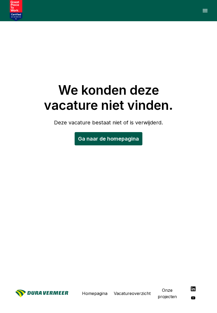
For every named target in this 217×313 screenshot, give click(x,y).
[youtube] (193, 297)
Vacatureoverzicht (132, 293)
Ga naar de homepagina (108, 139)
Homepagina (94, 293)
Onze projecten (167, 293)
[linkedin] (193, 288)
